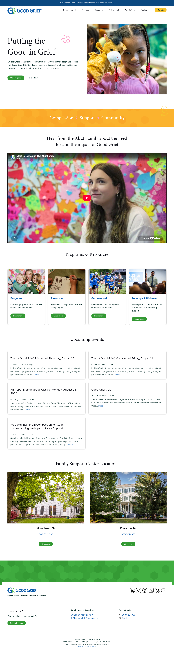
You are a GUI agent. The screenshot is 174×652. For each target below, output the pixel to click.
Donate (161, 10)
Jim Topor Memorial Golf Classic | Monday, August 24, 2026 (43, 391)
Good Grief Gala (101, 389)
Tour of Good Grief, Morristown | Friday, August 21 (122, 358)
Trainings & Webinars (144, 298)
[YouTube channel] (164, 590)
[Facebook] (145, 590)
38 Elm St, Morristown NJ (83, 614)
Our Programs (16, 77)
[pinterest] (157, 590)
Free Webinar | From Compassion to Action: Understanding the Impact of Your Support (37, 426)
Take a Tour (33, 77)
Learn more (18, 315)
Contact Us (82, 646)
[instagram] (138, 590)
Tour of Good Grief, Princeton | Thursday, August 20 (42, 358)
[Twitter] (151, 590)
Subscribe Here (16, 623)
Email (124, 618)
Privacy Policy (91, 646)
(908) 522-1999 (46, 534)
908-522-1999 (128, 614)
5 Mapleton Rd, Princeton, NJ (84, 618)
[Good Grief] (24, 10)
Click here (84, 2)
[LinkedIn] (132, 590)
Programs (16, 298)
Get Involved (99, 298)
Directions (46, 544)
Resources (57, 298)
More (36, 374)
